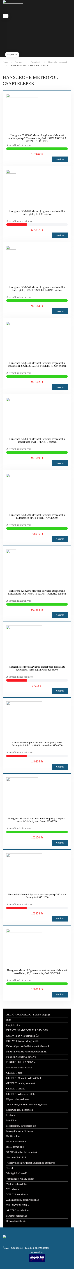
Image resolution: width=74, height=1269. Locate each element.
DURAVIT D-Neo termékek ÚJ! (22, 1035)
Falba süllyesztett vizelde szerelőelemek (26, 1051)
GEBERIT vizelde (15, 1088)
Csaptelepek (12, 1025)
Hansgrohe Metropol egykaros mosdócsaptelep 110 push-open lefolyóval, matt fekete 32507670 (37, 820)
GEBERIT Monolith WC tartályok (23, 1078)
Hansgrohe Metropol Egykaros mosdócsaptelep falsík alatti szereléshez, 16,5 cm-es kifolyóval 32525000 (37, 972)
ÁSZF (6, 1247)
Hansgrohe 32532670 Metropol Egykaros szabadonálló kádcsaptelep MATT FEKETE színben (37, 440)
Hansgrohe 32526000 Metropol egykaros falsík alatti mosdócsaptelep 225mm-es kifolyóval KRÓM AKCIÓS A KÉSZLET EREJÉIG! (37, 138)
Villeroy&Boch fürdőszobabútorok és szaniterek (30, 1162)
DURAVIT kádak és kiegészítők (22, 1041)
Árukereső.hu (37, 1252)
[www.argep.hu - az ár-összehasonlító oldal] (37, 1257)
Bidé (8, 1020)
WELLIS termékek (16, 1194)
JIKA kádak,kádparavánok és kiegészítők (27, 1104)
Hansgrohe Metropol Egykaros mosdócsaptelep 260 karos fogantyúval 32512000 (37, 896)
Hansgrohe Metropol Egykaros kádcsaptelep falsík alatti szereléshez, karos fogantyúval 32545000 (37, 668)
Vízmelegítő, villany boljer (20, 1178)
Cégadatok (17, 1247)
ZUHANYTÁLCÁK (16, 1205)
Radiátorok (11, 1136)
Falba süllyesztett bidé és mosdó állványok (27, 1046)
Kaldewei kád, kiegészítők (19, 1109)
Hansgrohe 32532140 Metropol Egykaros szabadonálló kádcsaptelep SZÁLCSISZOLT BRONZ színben (37, 288)
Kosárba (60, 159)
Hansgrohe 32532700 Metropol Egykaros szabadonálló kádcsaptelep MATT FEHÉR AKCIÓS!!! (37, 516)
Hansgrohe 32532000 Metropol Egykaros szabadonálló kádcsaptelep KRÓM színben (37, 212)
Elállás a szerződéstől (37, 1247)
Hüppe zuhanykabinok (17, 1099)
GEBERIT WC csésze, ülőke (21, 1094)
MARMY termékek (16, 1215)
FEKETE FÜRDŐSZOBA (19, 1062)
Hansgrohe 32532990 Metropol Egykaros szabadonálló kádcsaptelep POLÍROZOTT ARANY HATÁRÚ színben (37, 592)
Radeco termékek (15, 1221)
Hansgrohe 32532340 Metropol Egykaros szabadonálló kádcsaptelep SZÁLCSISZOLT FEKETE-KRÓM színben (37, 364)
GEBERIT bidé (14, 1072)
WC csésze (11, 1189)
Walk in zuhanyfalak (16, 1184)
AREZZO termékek (16, 1210)
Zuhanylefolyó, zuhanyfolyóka (22, 1199)
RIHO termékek (14, 1146)
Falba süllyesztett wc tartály (20, 1057)
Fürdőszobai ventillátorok (19, 1067)
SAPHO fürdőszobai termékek (21, 1152)
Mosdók (10, 1120)
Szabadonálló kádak (16, 1157)
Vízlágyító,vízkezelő (16, 1173)
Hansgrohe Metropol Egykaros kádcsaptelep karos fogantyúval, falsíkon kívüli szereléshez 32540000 (37, 744)
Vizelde (10, 1168)
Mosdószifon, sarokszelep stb (21, 1125)
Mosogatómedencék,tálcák (19, 1131)
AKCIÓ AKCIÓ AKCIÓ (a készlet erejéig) (28, 1014)
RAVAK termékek (15, 1141)
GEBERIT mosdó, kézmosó (20, 1083)
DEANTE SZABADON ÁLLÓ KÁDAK (27, 1030)
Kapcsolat (12, 54)
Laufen (9, 1115)
